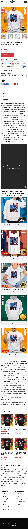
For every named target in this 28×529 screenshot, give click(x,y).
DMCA (5, 496)
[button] (2, 2)
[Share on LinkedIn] (16, 84)
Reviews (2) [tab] (4, 99)
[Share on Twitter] (8, 84)
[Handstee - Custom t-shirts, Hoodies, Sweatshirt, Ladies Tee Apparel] (14, 2)
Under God (24, 75)
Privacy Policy (7, 499)
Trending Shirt (10, 40)
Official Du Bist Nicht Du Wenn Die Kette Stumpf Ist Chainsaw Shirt (20, 453)
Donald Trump (7, 75)
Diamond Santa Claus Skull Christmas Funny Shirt (20, 429)
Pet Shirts (19, 504)
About (4, 493)
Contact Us (6, 509)
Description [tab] (4, 93)
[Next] (24, 19)
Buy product (7, 55)
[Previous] (3, 19)
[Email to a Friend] (11, 84)
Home (2, 40)
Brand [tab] (3, 96)
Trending (19, 499)
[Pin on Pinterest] (14, 84)
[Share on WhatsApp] (2, 84)
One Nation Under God (16, 75)
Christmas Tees (21, 501)
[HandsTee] (5, 81)
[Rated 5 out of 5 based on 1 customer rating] (14, 49)
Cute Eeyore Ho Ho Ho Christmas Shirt (6, 428)
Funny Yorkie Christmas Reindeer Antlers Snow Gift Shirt (7, 453)
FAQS (4, 501)
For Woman (20, 496)
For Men (19, 493)
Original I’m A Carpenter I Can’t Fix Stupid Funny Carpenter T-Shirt (13, 367)
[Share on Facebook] (5, 84)
